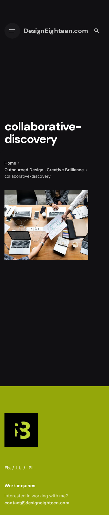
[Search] (97, 31)
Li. (18, 467)
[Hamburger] (12, 31)
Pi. (31, 467)
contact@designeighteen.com (36, 502)
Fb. (7, 467)
